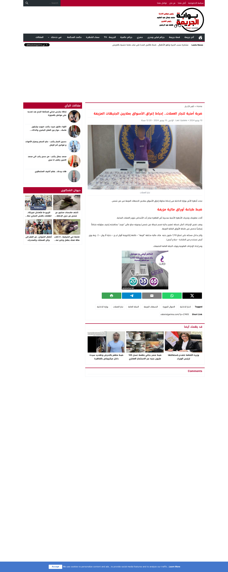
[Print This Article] (112, 296)
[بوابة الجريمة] (114, 20)
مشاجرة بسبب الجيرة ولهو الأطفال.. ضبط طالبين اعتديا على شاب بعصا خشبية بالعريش (150, 45)
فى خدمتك (56, 37)
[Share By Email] (152, 296)
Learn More (174, 567)
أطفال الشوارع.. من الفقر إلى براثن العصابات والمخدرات (38, 238)
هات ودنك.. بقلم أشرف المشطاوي (50, 171)
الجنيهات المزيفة (151, 307)
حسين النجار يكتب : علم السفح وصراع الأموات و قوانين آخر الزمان (45, 143)
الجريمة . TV (110, 37)
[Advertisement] (114, 72)
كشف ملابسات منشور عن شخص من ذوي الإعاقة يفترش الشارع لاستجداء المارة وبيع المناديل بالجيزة (66, 217)
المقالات (39, 37)
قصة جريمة (174, 37)
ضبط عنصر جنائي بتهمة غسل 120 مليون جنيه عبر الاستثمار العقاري (145, 357)
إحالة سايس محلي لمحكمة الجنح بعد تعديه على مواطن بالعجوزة (46, 113)
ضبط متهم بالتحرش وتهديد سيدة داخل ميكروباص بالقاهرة (106, 357)
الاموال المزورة (169, 307)
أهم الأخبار (189, 106)
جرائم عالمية (126, 37)
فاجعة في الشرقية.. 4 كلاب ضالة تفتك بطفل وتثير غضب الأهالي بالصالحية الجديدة (67, 240)
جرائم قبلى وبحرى (156, 37)
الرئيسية (200, 37)
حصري (140, 37)
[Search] (27, 3)
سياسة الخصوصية (195, 3)
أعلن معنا (182, 3)
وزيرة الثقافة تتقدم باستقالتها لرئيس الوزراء (183, 357)
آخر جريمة (189, 37)
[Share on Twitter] (192, 296)
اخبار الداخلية (185, 307)
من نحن (172, 3)
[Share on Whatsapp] (172, 296)
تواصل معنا (162, 3)
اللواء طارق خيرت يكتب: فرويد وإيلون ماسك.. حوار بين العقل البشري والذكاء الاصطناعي (49, 130)
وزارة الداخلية (102, 307)
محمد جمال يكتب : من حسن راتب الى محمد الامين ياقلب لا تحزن (47, 158)
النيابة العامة (133, 307)
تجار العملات (118, 307)
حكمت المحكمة (74, 37)
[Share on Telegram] (132, 296)
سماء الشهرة (92, 37)
